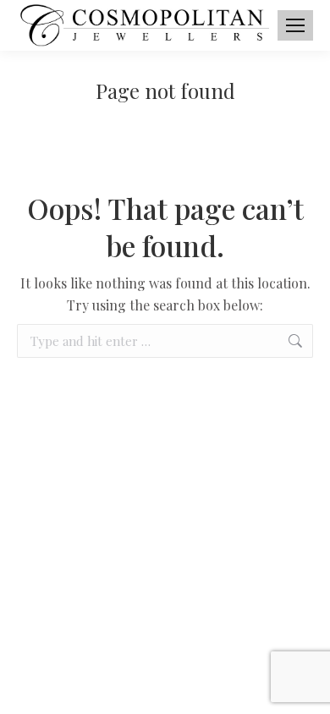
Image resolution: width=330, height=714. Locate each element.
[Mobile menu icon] (295, 25)
